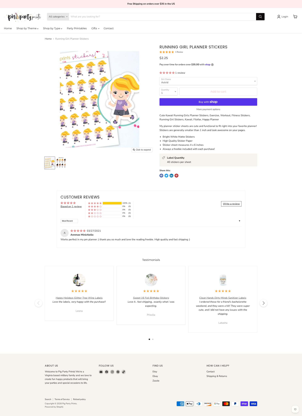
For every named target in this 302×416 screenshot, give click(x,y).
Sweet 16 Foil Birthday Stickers (151, 298)
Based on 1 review (71, 206)
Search (48, 399)
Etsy (155, 371)
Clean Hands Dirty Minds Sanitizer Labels (222, 298)
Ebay (155, 376)
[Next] (263, 303)
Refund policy (79, 399)
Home (8, 28)
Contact (109, 28)
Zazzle (156, 380)
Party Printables (77, 28)
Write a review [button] (231, 204)
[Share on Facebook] (161, 175)
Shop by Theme (27, 28)
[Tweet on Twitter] (166, 175)
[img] (78, 231)
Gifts (94, 28)
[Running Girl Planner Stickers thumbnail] (50, 163)
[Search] (260, 16)
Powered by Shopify (54, 406)
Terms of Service (62, 399)
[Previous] (38, 303)
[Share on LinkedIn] (171, 175)
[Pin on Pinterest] (176, 175)
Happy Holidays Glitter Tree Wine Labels (79, 298)
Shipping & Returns (217, 376)
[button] (167, 73)
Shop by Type (52, 28)
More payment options (208, 109)
